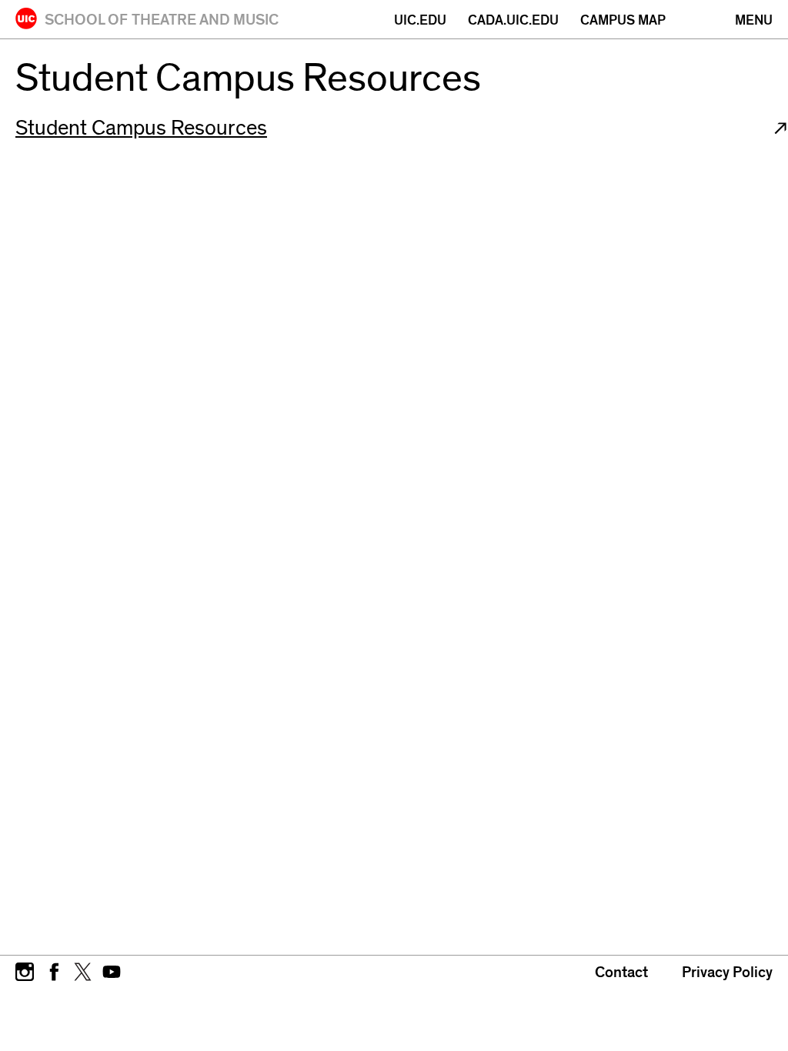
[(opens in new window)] (24, 970)
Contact (621, 972)
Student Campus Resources (141, 128)
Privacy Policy (727, 972)
